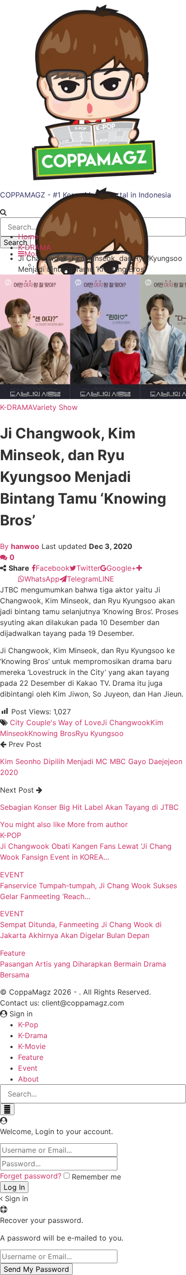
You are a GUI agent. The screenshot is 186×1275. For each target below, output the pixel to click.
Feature (12, 952)
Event (27, 1068)
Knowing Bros (51, 733)
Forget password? (30, 1175)
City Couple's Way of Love (55, 722)
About (28, 1078)
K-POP (10, 835)
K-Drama (32, 1035)
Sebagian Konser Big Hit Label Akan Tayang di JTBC (89, 807)
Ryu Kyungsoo (99, 733)
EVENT (12, 874)
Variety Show (55, 407)
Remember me (96, 1176)
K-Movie (32, 1046)
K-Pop (28, 1024)
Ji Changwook (125, 722)
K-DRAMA (16, 407)
